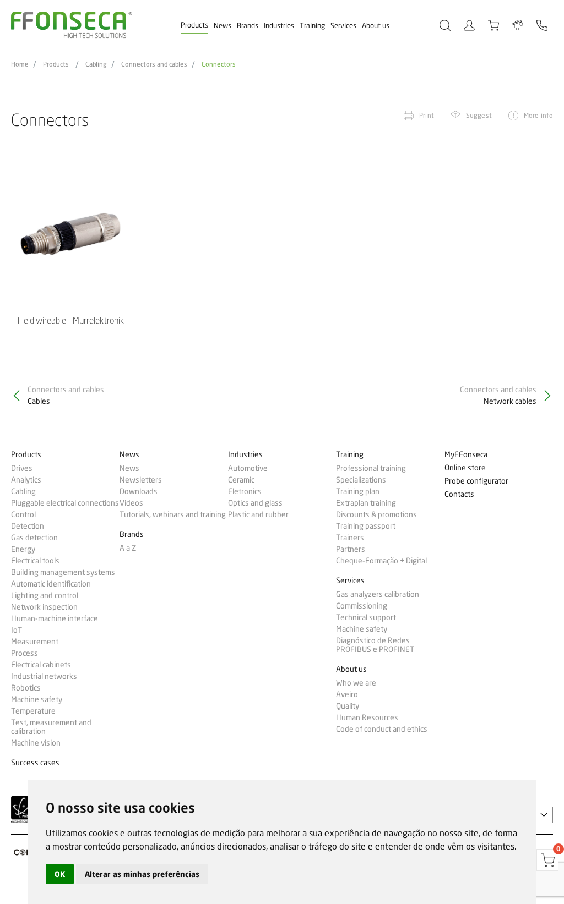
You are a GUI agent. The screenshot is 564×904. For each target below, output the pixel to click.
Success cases (35, 763)
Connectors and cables (154, 64)
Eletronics (245, 491)
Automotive (248, 468)
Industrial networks (44, 676)
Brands (247, 25)
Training (312, 25)
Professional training (371, 468)
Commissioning (361, 605)
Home (20, 64)
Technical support (366, 617)
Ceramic (241, 479)
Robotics (26, 687)
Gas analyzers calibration (377, 594)
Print (426, 115)
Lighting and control (44, 595)
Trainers (350, 537)
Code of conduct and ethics (381, 729)
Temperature (33, 710)
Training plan (357, 491)
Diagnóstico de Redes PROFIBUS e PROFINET (375, 645)
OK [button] (60, 874)
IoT (16, 630)
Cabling (96, 64)
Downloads (139, 491)
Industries (279, 25)
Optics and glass (255, 502)
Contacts (459, 494)
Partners (350, 549)
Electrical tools (35, 560)
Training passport (365, 526)
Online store (465, 468)
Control (23, 514)
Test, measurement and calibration (51, 727)
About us (375, 25)
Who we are (356, 682)
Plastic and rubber (258, 514)
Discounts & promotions (376, 514)
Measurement (34, 641)
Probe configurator (476, 481)
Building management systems (63, 572)
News (222, 25)
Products (194, 24)
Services (343, 25)
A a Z (128, 548)
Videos (131, 502)
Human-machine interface (54, 618)
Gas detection (34, 537)
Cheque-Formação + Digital (381, 560)
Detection (27, 526)
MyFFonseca (465, 455)
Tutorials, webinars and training (173, 514)
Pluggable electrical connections (65, 502)
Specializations (361, 479)
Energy (23, 549)
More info (538, 115)
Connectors (219, 64)
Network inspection (44, 606)
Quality (347, 706)
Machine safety (36, 699)
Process (24, 653)
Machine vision (36, 742)
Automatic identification (51, 583)
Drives (21, 468)
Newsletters (141, 479)
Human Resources (367, 717)
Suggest (479, 115)
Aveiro (347, 694)
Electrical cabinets (41, 664)
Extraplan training (366, 502)
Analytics (26, 479)
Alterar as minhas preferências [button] (142, 874)
